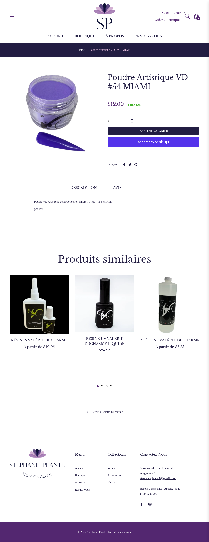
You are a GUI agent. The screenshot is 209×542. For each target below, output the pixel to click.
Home (81, 50)
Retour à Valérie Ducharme (107, 412)
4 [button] (111, 386)
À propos (80, 482)
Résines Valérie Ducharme (39, 340)
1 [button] (98, 386)
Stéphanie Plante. (97, 532)
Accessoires (114, 475)
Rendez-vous (82, 489)
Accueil (79, 468)
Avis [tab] (117, 187)
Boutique (80, 475)
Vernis (111, 468)
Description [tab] (83, 187)
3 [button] (107, 386)
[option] (39, 319)
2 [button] (102, 386)
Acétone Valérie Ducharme (169, 340)
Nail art (112, 482)
